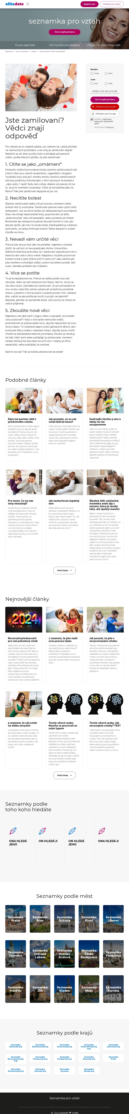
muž (96, 83)
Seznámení (31, 1107)
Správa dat (106, 1107)
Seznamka (9, 51)
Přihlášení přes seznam (106, 107)
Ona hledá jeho (41, 1107)
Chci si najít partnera (64, 32)
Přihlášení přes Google (106, 114)
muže (96, 73)
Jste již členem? (104, 127)
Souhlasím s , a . (103, 121)
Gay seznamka (77, 1107)
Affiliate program (88, 1107)
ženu (110, 73)
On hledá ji (51, 1107)
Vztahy (33, 51)
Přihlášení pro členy (111, 4)
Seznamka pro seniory (63, 1107)
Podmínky (98, 1107)
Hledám (94, 69)
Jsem (92, 80)
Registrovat (89, 4)
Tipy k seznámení (22, 51)
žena (110, 83)
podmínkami (107, 119)
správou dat (98, 121)
